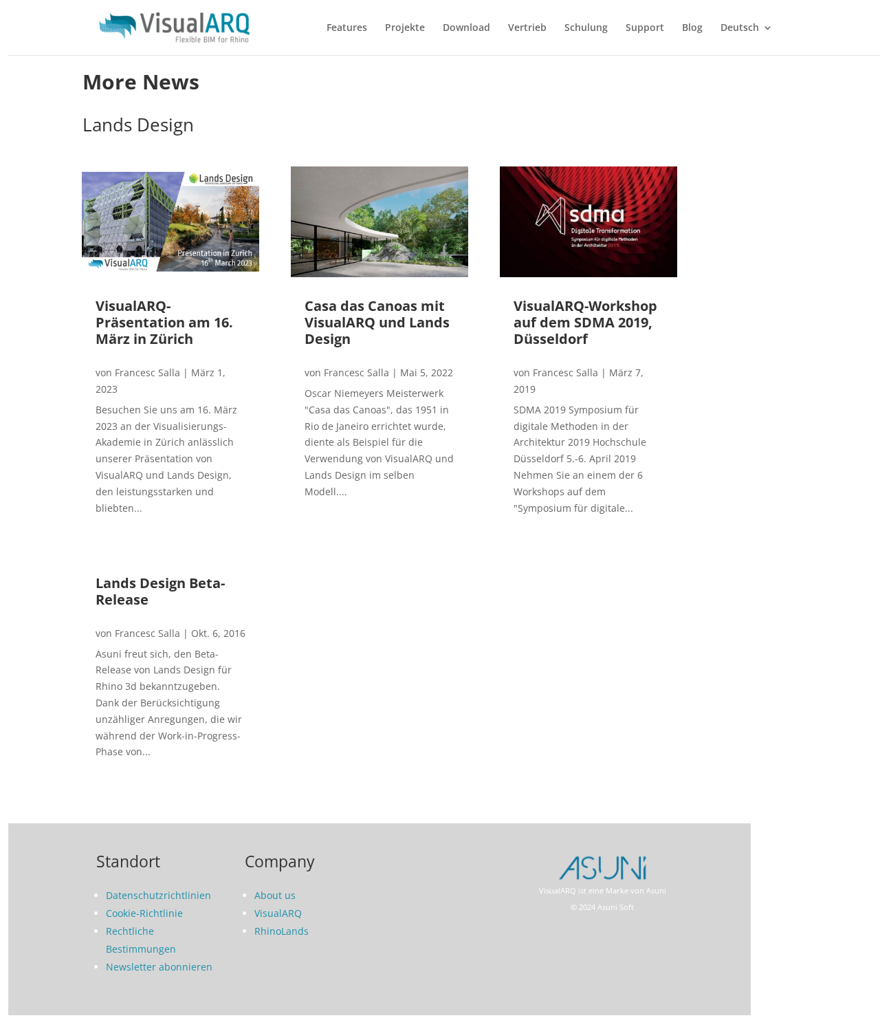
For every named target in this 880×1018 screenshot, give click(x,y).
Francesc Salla (147, 372)
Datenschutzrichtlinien (158, 895)
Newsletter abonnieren (159, 966)
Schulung (586, 28)
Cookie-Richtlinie (144, 913)
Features (347, 28)
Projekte (405, 28)
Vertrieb (527, 28)
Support (645, 28)
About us (275, 895)
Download (466, 28)
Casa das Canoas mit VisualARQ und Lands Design (377, 322)
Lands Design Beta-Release (160, 591)
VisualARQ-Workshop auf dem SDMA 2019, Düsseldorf (585, 322)
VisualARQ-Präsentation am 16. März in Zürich (164, 322)
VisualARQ (278, 913)
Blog (692, 28)
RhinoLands (281, 931)
